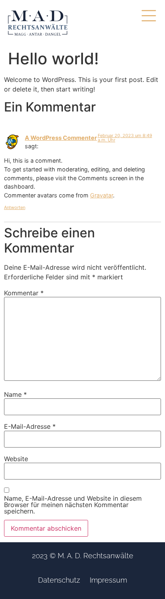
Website (16, 459)
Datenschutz (59, 580)
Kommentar (24, 293)
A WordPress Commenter (61, 137)
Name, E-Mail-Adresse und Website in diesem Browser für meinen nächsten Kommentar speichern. (73, 504)
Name (15, 394)
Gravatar (101, 195)
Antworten (14, 207)
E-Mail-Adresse (30, 426)
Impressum (108, 580)
